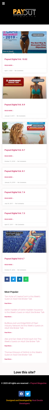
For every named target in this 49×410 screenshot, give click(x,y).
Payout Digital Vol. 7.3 (15, 213)
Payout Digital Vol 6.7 (14, 258)
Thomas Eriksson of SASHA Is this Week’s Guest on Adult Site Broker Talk (23, 353)
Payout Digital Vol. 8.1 (15, 171)
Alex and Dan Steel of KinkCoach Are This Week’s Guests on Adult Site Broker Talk (23, 340)
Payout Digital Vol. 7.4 (15, 192)
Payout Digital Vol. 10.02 (16, 59)
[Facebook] (21, 394)
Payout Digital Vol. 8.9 (15, 104)
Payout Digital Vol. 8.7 (15, 150)
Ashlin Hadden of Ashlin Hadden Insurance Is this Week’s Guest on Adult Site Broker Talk (24, 311)
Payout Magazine (38, 383)
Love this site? (24, 372)
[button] (24, 3)
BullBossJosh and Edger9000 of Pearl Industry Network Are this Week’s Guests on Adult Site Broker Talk (24, 325)
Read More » (9, 65)
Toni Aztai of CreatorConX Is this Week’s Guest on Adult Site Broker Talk (22, 297)
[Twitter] (28, 394)
